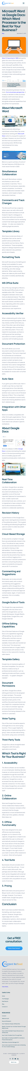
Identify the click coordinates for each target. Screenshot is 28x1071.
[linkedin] (17, 1058)
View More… (5, 986)
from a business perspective (15, 92)
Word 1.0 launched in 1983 (10, 58)
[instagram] (12, 1058)
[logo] (8, 2)
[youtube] (15, 1058)
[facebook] (10, 1058)
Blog (3, 33)
